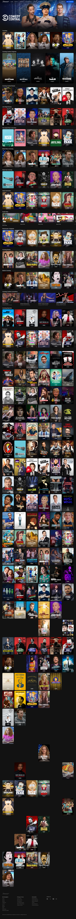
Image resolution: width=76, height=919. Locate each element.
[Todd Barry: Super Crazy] (8, 842)
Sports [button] (40, 1)
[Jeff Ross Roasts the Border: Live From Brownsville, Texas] (20, 610)
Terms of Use (19, 898)
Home (12, 1)
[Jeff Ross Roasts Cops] (68, 592)
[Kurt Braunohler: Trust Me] (56, 663)
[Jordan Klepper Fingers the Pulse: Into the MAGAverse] (44, 645)
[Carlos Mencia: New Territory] (20, 431)
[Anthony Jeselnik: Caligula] (68, 377)
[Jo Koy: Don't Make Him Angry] (56, 610)
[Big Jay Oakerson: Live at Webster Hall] (68, 395)
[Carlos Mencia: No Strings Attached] (32, 431)
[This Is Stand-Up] (56, 824)
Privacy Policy (19, 901)
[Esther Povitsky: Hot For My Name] (56, 538)
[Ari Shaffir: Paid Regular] (8, 395)
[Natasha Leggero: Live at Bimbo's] (68, 699)
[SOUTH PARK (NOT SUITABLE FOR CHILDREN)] (32, 788)
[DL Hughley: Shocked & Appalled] (8, 502)
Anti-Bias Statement (35, 905)
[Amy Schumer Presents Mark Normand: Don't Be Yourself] (8, 377)
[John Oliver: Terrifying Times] (68, 628)
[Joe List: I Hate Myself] (20, 628)
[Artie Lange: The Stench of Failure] (20, 395)
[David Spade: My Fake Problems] (8, 520)
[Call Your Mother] (68, 413)
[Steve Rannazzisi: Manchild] (32, 806)
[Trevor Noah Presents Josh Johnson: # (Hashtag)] (68, 842)
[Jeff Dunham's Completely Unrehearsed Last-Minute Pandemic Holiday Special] (32, 592)
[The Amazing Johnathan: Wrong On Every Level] (68, 359)
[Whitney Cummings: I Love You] (68, 860)
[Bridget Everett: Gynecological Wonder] (32, 413)
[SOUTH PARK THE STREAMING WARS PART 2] (8, 788)
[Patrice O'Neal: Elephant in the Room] (44, 735)
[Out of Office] (32, 735)
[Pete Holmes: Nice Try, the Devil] (20, 753)
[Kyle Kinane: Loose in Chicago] (20, 681)
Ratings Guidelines (35, 901)
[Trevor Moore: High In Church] (44, 842)
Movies (3, 901)
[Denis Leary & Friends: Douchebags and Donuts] (44, 520)
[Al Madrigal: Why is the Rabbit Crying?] (44, 359)
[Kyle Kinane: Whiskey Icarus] (32, 681)
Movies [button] (21, 1)
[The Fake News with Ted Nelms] (20, 556)
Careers (33, 902)
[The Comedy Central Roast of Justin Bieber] (44, 467)
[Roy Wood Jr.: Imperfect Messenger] (20, 771)
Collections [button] (28, 1)
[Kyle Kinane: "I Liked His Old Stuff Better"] (8, 681)
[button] (8, 40)
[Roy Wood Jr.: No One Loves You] (32, 771)
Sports (3, 905)
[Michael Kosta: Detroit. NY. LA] (20, 699)
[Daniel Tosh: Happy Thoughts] (56, 502)
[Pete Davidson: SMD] (8, 753)
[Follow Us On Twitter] (50, 899)
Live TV (35, 1)
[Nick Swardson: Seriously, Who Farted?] (44, 717)
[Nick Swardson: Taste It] (56, 717)
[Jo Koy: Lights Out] (68, 610)
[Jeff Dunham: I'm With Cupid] (20, 592)
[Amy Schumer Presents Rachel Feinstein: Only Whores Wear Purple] (20, 377)
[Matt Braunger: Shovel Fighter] (8, 699)
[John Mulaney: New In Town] (44, 627)
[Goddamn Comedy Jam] (32, 556)
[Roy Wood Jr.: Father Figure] (8, 770)
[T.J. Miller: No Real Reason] (56, 806)
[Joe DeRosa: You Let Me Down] (8, 627)
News (45, 1)
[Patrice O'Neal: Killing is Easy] (56, 735)
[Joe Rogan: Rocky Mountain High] (32, 628)
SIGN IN (63, 1)
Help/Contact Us (34, 898)
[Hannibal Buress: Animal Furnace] (56, 556)
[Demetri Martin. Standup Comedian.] (32, 520)
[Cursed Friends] (68, 484)
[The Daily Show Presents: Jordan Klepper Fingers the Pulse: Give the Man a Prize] (32, 824)
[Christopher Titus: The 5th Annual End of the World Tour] (8, 449)
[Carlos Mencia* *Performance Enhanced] (8, 431)
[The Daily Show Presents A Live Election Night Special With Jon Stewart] (32, 502)
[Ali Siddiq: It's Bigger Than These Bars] (56, 359)
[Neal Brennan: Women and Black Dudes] (32, 717)
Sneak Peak (4, 909)
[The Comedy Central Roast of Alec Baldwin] (32, 449)
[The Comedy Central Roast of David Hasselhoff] (8, 467)
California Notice (20, 905)
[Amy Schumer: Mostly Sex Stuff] (44, 377)
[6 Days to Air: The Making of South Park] (8, 359)
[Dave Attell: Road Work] (68, 502)
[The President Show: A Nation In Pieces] (32, 753)
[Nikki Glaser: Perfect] (68, 717)
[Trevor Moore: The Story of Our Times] (56, 842)
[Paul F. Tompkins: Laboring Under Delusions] (68, 735)
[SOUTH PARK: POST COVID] (68, 771)
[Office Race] (20, 735)
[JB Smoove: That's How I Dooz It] (56, 574)
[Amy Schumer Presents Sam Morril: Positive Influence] (32, 377)
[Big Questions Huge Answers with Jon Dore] (8, 413)
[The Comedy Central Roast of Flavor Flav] (20, 467)
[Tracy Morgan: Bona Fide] (32, 842)
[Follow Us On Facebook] (47, 899)
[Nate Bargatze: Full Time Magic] (8, 717)
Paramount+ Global (5, 910)
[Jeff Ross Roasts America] (56, 592)
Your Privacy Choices (20, 902)
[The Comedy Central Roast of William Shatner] (8, 484)
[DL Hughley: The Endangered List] (20, 502)
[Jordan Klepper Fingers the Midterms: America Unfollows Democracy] (32, 645)
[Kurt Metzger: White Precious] (68, 663)
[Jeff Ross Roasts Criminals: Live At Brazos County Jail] (8, 610)
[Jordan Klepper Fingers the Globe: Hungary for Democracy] (20, 645)
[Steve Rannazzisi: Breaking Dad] (20, 806)
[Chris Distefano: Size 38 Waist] (56, 431)
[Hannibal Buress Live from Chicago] (68, 556)
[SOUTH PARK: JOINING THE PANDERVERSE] (20, 788)
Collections (4, 902)
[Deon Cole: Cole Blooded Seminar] (56, 520)
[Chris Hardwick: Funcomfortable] (68, 431)
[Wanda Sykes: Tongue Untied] (56, 860)
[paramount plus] (5, 2)
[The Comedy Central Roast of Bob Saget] (44, 449)
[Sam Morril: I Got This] (56, 788)
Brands (3, 906)
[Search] (48, 1)
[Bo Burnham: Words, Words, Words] (20, 413)
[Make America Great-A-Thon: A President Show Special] (56, 681)
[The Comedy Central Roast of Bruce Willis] (56, 449)
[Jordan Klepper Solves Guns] (8, 645)
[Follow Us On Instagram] (56, 899)
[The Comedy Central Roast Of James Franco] (32, 467)
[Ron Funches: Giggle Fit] (68, 753)
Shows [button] (16, 1)
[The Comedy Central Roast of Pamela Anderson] (56, 467)
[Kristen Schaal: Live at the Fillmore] (32, 663)
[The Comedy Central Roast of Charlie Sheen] (68, 449)
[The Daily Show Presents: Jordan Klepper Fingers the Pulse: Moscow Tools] (56, 645)
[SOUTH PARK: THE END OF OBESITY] (44, 788)
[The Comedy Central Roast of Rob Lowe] (68, 467)
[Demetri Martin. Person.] (20, 520)
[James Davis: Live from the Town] (68, 574)
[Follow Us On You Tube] (53, 899)
